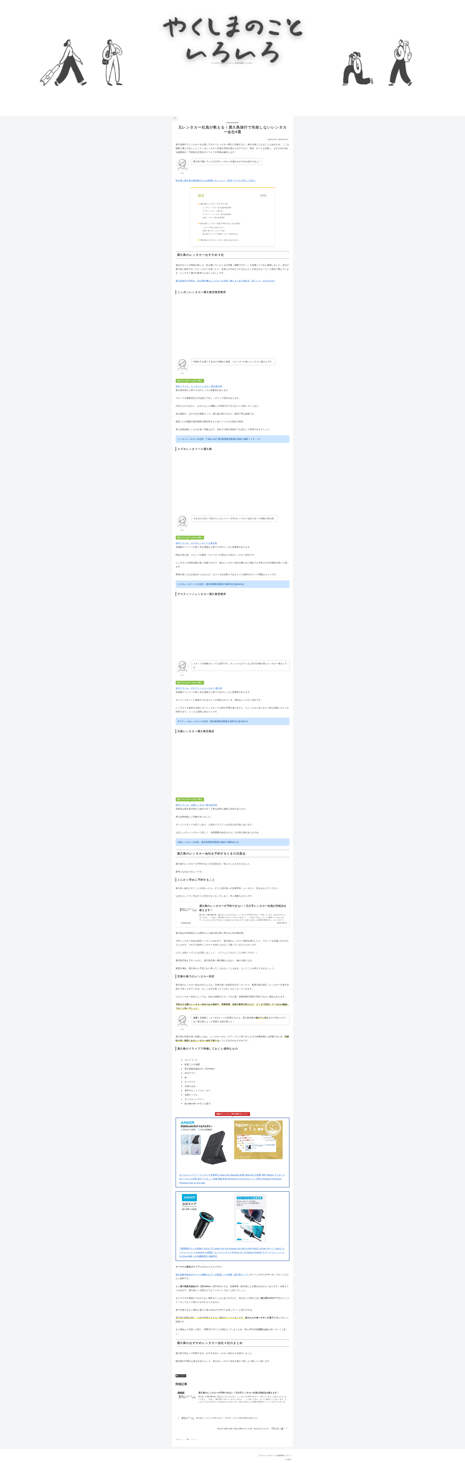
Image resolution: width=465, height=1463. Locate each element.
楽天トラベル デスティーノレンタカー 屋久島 (199, 688)
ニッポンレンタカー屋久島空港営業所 (217, 207)
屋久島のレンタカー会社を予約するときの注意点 (220, 223)
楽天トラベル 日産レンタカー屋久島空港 (196, 805)
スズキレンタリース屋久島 (213, 211)
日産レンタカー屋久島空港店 (214, 217)
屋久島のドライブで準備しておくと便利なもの (220, 234)
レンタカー (182, 1376)
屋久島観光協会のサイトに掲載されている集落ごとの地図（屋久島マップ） (213, 1274)
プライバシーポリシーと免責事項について (275, 1455)
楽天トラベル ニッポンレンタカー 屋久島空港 (199, 386)
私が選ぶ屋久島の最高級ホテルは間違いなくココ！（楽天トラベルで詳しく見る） (216, 180)
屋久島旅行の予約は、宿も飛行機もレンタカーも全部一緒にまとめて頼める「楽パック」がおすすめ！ (226, 281)
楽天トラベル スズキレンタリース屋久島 (196, 543)
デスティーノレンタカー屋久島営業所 (217, 214)
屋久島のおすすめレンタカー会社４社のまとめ (219, 240)
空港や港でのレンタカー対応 (214, 230)
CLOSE (263, 195)
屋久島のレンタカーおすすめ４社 (214, 203)
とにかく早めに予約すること (214, 227)
